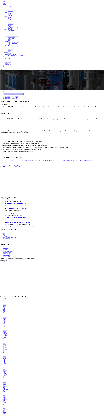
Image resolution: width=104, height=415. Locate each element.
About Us (5, 57)
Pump (6, 16)
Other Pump (10, 19)
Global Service (8, 64)
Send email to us (3, 110)
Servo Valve (10, 25)
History (6, 59)
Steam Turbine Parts (11, 37)
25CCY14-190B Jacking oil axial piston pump (16, 217)
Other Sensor (10, 11)
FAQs (4, 66)
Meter (9, 31)
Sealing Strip (10, 49)
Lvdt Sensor (10, 7)
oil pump (26, 119)
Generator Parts (11, 38)
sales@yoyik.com (6, 255)
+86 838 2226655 (6, 256)
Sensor (6, 5)
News (4, 56)
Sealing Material (8, 45)
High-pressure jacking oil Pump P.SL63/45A (11, 166)
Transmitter (10, 32)
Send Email (2, 261)
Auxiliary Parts (10, 40)
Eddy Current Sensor (12, 10)
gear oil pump (73, 131)
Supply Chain (8, 62)
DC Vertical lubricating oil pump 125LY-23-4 (13, 165)
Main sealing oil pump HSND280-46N (14, 213)
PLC (9, 33)
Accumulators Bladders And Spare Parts (15, 55)
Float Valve (10, 26)
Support (4, 60)
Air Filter (9, 14)
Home (4, 3)
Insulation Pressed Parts (12, 43)
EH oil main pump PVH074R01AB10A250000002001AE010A (20, 227)
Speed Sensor (10, 6)
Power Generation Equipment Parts (12, 36)
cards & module (11, 30)
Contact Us (5, 65)
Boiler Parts (10, 39)
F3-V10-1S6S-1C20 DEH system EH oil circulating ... (18, 222)
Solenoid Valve (10, 24)
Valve (6, 21)
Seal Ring (9, 50)
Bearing (6, 52)
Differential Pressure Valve (13, 27)
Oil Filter (9, 13)
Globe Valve (10, 23)
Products (4, 4)
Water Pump (10, 18)
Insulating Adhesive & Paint (13, 42)
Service (6, 63)
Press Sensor (10, 8)
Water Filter (10, 15)
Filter (6, 12)
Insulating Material (8, 41)
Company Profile (8, 58)
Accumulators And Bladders (10, 54)
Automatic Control (8, 29)
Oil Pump (9, 17)
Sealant (9, 46)
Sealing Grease (10, 47)
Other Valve (10, 28)
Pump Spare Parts (11, 20)
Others (9, 34)
